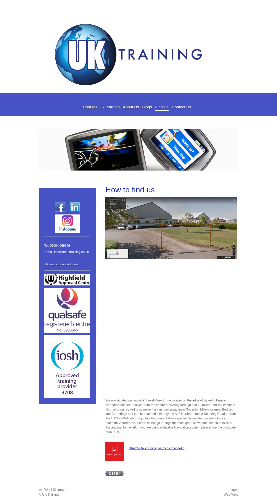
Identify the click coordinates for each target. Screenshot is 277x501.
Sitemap (58, 489)
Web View (231, 494)
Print (47, 489)
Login (234, 489)
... (156, 448)
